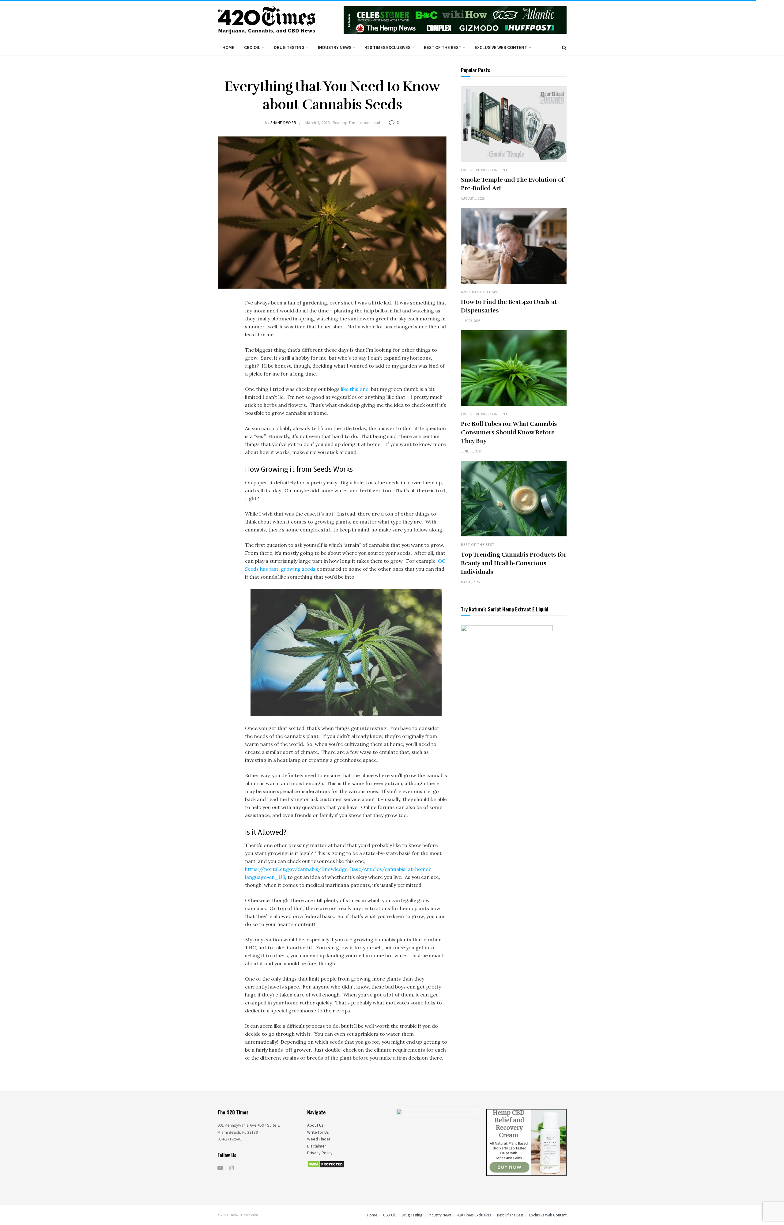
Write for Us (318, 1132)
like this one (354, 389)
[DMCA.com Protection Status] (325, 1163)
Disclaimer (316, 1146)
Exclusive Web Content (501, 47)
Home (228, 47)
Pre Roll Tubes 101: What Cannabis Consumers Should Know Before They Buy (509, 432)
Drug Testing (289, 47)
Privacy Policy (320, 1152)
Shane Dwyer (283, 122)
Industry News (334, 47)
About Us (315, 1125)
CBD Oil (252, 47)
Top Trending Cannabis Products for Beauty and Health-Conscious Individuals (513, 563)
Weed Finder (318, 1139)
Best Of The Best (442, 47)
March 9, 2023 (317, 122)
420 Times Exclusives (387, 47)
